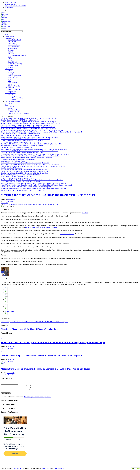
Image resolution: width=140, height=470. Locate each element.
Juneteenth (11, 43)
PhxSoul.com (18, 468)
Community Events (14, 45)
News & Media (13, 65)
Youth (10, 58)
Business (11, 94)
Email (28, 388)
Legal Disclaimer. (59, 468)
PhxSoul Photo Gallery (15, 86)
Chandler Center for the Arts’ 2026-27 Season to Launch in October (21, 120)
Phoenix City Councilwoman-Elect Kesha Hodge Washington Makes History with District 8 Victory (31, 156)
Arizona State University (19, 55)
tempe (35, 204)
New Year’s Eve (13, 77)
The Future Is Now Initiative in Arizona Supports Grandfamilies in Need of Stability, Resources (29, 118)
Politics (10, 52)
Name (28, 386)
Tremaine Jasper (8, 201)
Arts (9, 79)
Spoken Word (12, 82)
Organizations (12, 48)
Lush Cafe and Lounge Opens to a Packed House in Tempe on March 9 (22, 152)
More (6, 105)
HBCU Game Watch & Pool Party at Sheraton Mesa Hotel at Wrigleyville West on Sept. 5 (28, 127)
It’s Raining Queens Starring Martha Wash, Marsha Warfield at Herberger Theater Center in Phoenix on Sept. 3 (34, 188)
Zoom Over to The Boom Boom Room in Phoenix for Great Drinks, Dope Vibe (25, 163)
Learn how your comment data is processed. (37, 397)
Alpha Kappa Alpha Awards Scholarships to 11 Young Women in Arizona (29, 329)
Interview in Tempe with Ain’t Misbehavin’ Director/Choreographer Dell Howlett (25, 139)
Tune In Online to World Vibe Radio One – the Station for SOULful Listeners (24, 171)
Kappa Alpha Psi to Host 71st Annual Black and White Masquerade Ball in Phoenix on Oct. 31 (29, 137)
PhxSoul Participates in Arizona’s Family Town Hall (16, 176)
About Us (11, 106)
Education (11, 53)
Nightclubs (11, 72)
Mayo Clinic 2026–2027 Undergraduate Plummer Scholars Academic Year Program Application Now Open (33, 183)
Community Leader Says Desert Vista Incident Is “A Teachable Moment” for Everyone (34, 322)
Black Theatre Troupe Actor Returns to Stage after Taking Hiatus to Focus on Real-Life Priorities (30, 164)
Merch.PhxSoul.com (14, 89)
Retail (14, 99)
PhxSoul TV (12, 91)
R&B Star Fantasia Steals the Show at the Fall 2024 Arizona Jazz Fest (22, 145)
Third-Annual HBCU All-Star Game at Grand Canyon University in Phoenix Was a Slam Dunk (29, 151)
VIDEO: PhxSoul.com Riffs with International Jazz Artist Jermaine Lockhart (24, 169)
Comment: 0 (4, 203)
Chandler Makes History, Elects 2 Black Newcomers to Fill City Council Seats (24, 173)
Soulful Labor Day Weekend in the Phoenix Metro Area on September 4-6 (23, 190)
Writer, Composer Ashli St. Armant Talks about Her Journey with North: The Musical (26, 157)
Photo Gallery (9, 7)
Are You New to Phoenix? (12, 101)
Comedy (11, 74)
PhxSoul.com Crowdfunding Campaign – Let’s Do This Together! (21, 142)
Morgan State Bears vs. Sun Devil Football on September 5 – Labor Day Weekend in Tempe (45, 369)
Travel (10, 103)
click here (85, 213)
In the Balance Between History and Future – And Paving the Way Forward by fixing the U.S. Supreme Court (34, 149)
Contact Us (11, 108)
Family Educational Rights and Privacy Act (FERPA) (41, 227)
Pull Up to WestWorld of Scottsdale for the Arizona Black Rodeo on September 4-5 (26, 125)
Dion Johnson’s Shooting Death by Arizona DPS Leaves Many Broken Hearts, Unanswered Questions (32, 180)
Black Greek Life (13, 46)
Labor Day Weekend (14, 76)
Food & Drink (12, 62)
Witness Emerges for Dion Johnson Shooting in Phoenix (18, 178)
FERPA (20, 204)
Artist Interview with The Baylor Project (13, 161)
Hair (9, 57)
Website (28, 390)
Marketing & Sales (17, 98)
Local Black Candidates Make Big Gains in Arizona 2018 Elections (21, 181)
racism (26, 204)
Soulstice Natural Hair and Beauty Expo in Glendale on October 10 (21, 135)
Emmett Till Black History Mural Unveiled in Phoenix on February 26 (22, 140)
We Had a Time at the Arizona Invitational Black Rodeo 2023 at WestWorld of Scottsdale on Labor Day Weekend (35, 154)
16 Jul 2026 (10, 359)
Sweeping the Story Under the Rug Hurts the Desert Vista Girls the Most (48, 194)
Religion (11, 50)
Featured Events (9, 87)
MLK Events (12, 41)
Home (6, 34)
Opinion (10, 67)
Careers (14, 96)
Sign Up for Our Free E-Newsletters (15, 6)
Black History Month (14, 40)
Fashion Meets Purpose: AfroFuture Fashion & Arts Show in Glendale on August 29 (26, 187)
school (30, 204)
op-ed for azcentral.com (67, 234)
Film (9, 81)
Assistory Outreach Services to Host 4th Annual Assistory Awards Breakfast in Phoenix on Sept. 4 (30, 123)
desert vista (7, 204)
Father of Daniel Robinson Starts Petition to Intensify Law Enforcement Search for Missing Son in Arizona (33, 166)
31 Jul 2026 (10, 346)
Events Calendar (9, 36)
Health (10, 60)
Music (10, 70)
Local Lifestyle (9, 38)
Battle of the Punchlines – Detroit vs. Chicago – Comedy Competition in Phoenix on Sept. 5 (28, 128)
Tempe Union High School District (47, 204)
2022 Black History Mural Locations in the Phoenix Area (18, 159)
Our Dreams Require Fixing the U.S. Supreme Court (16, 147)
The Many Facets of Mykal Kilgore (11, 168)
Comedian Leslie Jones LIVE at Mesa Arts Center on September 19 (21, 133)
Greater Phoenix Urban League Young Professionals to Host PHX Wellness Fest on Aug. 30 (28, 122)
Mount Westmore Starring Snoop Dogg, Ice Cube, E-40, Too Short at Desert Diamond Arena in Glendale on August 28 (37, 185)
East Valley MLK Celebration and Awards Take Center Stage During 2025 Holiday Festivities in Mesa (31, 144)
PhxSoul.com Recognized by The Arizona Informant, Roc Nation (20, 175)
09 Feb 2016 (11, 199)
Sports (10, 84)
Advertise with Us (10, 4)
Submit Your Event (10, 2)
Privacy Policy (46, 468)
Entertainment (9, 69)
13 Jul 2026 (10, 373)
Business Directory (10, 93)
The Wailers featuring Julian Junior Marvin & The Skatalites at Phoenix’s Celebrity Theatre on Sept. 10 (32, 130)
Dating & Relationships (15, 64)
